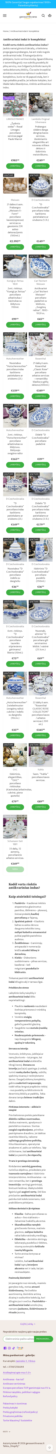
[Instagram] (9, 1348)
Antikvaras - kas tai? (13, 1379)
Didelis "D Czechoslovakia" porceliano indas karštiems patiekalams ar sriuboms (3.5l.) (41, 509)
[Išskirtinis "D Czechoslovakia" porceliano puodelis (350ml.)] (41, 550)
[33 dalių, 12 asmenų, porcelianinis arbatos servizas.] (15, 826)
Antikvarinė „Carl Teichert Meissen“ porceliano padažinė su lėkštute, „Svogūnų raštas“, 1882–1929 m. (40, 297)
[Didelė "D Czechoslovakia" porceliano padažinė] (41, 416)
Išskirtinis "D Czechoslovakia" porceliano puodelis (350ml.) (41, 573)
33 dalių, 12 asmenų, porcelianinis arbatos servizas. (15, 850)
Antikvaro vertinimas (14, 1383)
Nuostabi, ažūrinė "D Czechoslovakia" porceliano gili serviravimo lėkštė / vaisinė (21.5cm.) (41, 638)
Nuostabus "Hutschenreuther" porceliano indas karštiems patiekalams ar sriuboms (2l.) (15, 369)
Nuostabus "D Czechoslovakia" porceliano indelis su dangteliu (15, 573)
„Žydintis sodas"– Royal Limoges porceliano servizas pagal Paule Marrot (15, 129)
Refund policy (10, 1396)
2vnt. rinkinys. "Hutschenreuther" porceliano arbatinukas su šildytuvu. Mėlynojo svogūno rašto (15, 442)
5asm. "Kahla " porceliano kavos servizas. (40, 775)
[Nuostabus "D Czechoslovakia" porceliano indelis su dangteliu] (15, 550)
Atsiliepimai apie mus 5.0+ (17, 1372)
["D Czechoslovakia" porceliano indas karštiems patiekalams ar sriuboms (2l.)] (15, 484)
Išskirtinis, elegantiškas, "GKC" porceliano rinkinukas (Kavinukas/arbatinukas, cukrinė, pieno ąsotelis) (15, 782)
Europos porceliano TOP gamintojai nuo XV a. (27, 1388)
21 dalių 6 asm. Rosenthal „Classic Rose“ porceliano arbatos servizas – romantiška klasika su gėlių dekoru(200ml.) (40, 372)
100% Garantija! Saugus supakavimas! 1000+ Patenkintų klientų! (28, 4)
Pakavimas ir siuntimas (15, 1403)
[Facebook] (5, 1348)
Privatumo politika (12, 1416)
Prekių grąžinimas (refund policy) (20, 1412)
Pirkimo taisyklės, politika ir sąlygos (21, 1392)
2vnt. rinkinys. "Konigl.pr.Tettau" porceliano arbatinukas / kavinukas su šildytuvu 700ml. (15, 294)
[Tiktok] (13, 1348)
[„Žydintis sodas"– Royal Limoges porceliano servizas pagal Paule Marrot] (15, 104)
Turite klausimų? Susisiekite (17, 1420)
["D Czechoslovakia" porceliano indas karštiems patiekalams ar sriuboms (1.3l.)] (41, 185)
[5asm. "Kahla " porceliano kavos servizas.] (41, 755)
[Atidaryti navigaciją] (4, 15)
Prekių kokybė (10, 1407)
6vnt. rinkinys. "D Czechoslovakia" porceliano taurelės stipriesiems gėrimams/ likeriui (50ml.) (15, 639)
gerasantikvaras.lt (35, 1443)
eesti (5, 1432)
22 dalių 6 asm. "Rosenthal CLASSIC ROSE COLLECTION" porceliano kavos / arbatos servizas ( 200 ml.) (40, 711)
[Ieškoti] (43, 16)
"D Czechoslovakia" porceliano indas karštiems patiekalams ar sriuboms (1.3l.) (41, 210)
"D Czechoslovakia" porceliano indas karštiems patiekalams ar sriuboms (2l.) (15, 509)
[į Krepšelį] (50, 16)
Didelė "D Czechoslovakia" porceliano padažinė (41, 437)
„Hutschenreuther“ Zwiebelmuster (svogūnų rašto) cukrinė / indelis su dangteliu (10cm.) (15, 708)
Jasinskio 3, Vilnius (25, 1361)
